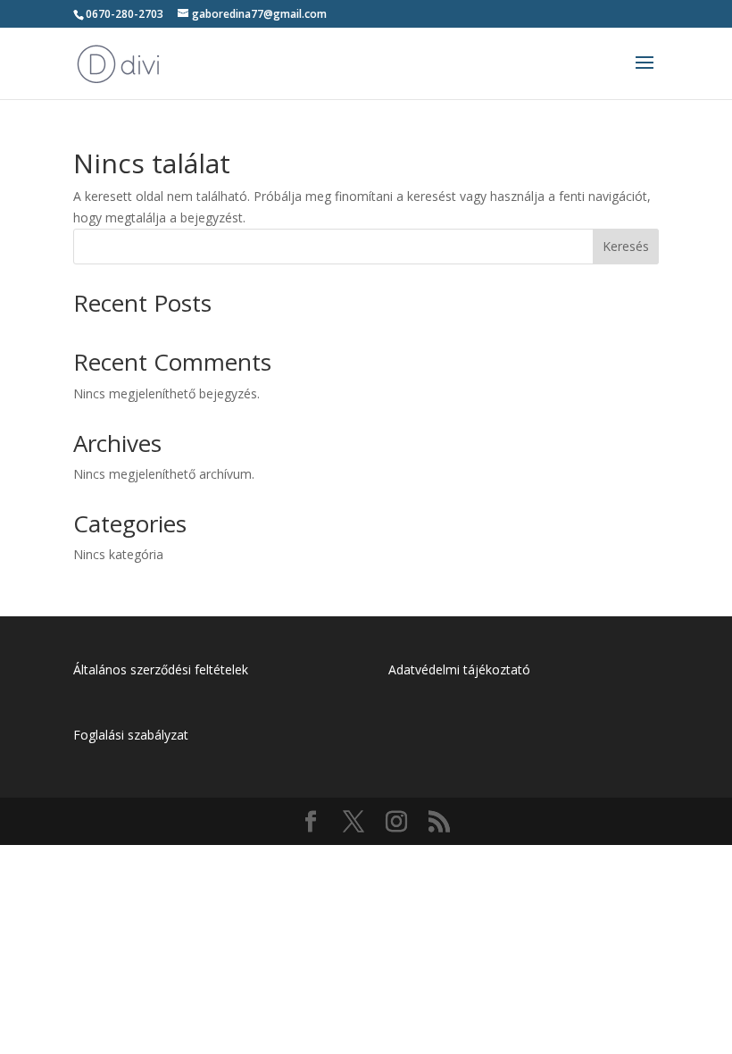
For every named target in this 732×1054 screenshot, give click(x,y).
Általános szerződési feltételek (160, 669)
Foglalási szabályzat (130, 734)
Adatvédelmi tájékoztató (459, 669)
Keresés (626, 246)
